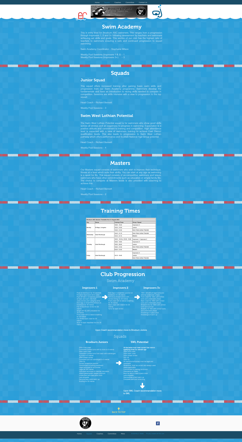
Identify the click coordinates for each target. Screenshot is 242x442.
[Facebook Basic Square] (158, 423)
